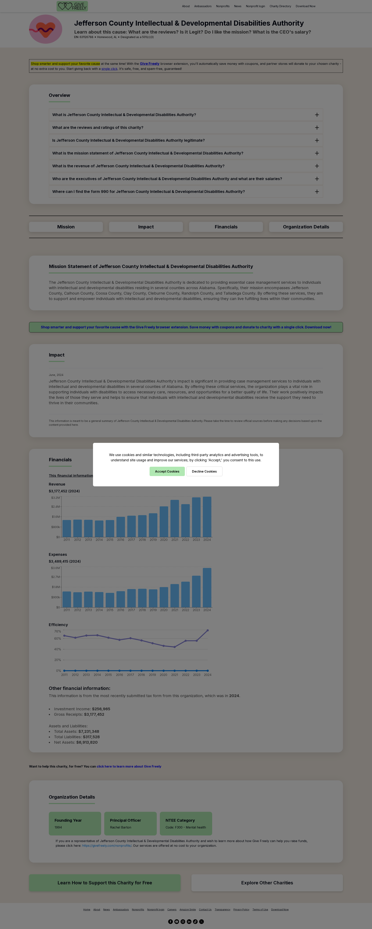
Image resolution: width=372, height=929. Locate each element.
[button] (186, 464)
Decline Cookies (204, 471)
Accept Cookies (167, 471)
